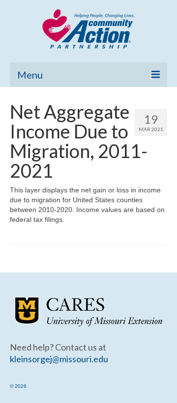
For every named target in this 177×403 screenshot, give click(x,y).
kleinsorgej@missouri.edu (59, 358)
